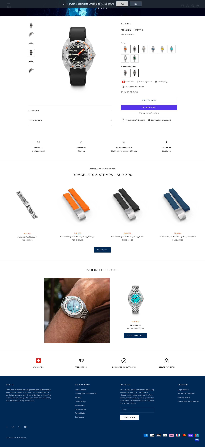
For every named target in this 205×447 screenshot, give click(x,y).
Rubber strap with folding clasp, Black (127, 237)
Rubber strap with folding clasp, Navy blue (178, 237)
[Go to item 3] (31, 43)
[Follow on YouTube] (25, 427)
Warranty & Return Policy (188, 401)
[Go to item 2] (31, 34)
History (78, 397)
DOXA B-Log (80, 401)
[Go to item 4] (31, 52)
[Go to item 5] (31, 61)
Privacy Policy (184, 397)
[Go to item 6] (31, 70)
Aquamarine (135, 325)
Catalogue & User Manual (85, 393)
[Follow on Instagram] (13, 427)
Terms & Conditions (186, 393)
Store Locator (80, 390)
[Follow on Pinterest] (19, 427)
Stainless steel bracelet (27, 237)
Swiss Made (80, 413)
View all (102, 250)
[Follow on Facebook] (7, 427)
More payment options (149, 113)
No (135, 4)
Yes (122, 4)
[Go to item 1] (31, 25)
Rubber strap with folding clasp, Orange (77, 237)
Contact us (79, 417)
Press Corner (80, 409)
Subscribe (129, 417)
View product (135, 335)
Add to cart (149, 100)
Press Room (80, 405)
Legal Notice (183, 390)
